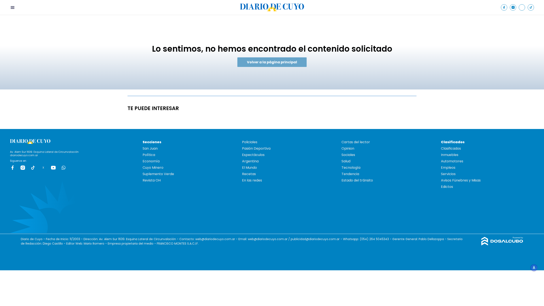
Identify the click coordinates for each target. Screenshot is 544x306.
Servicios (448, 173)
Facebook (12, 167)
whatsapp (63, 167)
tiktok (32, 167)
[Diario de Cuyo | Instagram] (513, 7)
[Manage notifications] (534, 267)
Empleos (448, 167)
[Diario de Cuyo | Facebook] (504, 7)
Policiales (249, 142)
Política (149, 154)
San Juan (150, 148)
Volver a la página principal (272, 62)
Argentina (250, 161)
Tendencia (350, 173)
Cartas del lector (355, 142)
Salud (345, 161)
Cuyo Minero (153, 167)
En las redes (252, 180)
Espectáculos (253, 154)
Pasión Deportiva (256, 148)
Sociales (348, 154)
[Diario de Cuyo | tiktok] (531, 7)
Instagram (22, 167)
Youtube (53, 167)
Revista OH (152, 180)
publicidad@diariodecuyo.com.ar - (317, 239)
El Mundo (249, 167)
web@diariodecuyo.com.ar (215, 239)
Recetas (249, 173)
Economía (151, 161)
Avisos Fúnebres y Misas (461, 180)
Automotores (452, 161)
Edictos (447, 186)
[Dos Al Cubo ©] (502, 244)
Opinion (347, 148)
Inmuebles (449, 154)
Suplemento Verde (158, 173)
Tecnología (350, 167)
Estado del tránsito (357, 180)
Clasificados (451, 148)
